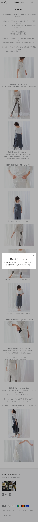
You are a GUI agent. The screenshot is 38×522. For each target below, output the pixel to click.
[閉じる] (33, 256)
